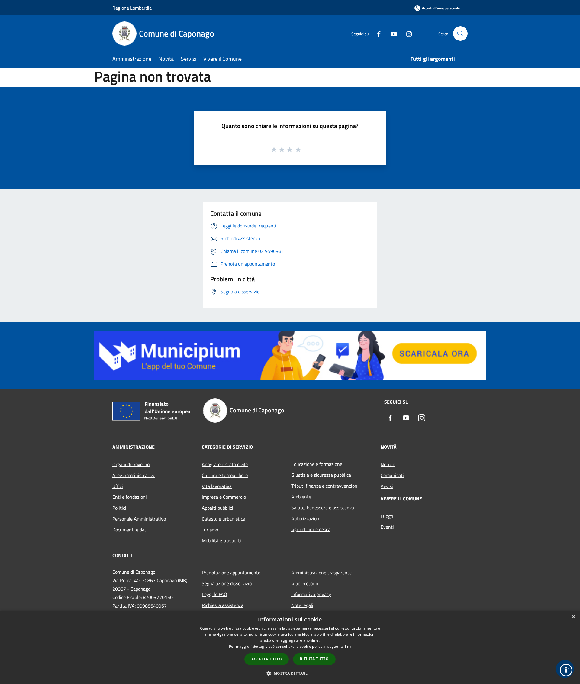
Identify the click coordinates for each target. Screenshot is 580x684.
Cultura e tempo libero (225, 475)
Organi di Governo (131, 464)
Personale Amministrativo (139, 518)
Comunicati (392, 475)
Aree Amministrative (133, 475)
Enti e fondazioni (129, 497)
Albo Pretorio (304, 583)
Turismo (210, 529)
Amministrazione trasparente (321, 572)
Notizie (388, 464)
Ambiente (301, 496)
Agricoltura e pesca (310, 529)
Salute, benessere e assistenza (322, 507)
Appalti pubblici (217, 507)
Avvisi (387, 486)
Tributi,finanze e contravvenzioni (325, 485)
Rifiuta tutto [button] (314, 658)
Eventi (387, 527)
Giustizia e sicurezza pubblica (321, 475)
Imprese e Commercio (224, 497)
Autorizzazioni (306, 518)
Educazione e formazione (316, 464)
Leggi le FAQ (214, 594)
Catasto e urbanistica (223, 518)
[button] (290, 673)
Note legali (302, 605)
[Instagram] (407, 33)
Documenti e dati (129, 529)
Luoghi (388, 516)
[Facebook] (376, 33)
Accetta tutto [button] (266, 659)
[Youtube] (391, 33)
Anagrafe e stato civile (225, 464)
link (348, 646)
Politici (119, 507)
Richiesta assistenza (222, 605)
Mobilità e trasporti (221, 540)
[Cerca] (460, 33)
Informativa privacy (311, 594)
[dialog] (290, 647)
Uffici (117, 486)
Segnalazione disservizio (227, 583)
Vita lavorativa (217, 486)
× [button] (573, 617)
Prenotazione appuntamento (231, 572)
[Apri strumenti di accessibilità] (566, 670)
